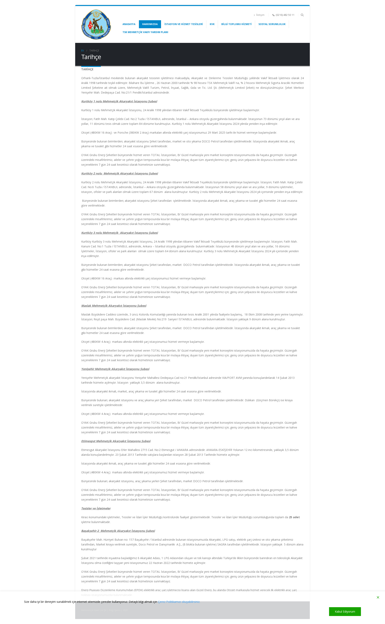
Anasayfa (129, 24)
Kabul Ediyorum (345, 611)
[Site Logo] (96, 24)
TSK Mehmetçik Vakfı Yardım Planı (145, 32)
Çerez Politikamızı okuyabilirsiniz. (179, 602)
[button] (302, 15)
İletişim (260, 15)
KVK (212, 24)
